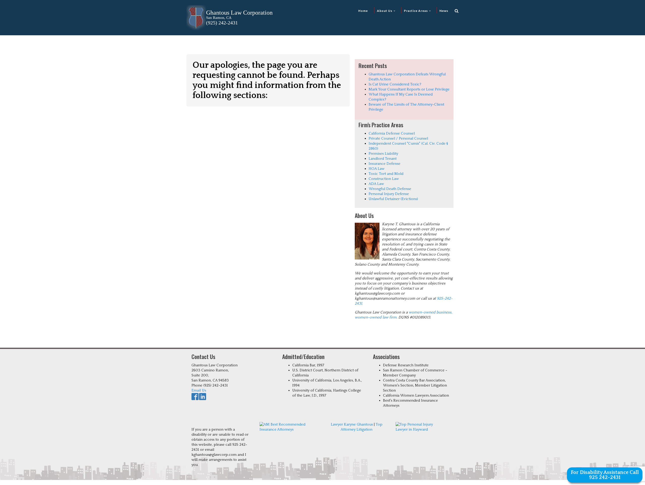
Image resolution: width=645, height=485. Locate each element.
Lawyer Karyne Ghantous (352, 424)
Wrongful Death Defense (390, 189)
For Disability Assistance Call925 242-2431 (605, 475)
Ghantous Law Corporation (239, 12)
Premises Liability (383, 153)
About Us (384, 11)
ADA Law (376, 184)
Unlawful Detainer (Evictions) (393, 199)
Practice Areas (416, 11)
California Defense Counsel (392, 133)
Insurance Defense (384, 163)
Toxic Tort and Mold (386, 174)
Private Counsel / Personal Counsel (398, 138)
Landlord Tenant (383, 158)
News (443, 11)
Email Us (198, 390)
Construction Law (384, 179)
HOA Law (376, 169)
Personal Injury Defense (389, 194)
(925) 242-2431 (222, 22)
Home (363, 11)
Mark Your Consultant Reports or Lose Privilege (409, 89)
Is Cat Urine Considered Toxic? (395, 84)
